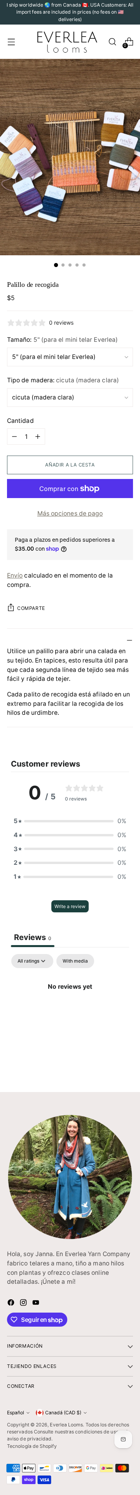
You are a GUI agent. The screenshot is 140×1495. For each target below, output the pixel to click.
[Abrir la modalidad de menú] (11, 42)
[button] (70, 821)
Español (15, 1412)
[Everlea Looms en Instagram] (24, 1304)
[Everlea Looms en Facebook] (11, 1304)
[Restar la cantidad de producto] (14, 436)
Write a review (70, 906)
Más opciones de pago (70, 513)
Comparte (31, 608)
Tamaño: (62, 339)
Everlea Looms (66, 1425)
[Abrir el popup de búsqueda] (112, 42)
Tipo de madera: (63, 380)
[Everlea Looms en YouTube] (36, 1304)
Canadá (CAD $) (63, 1412)
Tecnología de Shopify (32, 1446)
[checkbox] (75, 961)
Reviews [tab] (32, 937)
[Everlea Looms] (67, 42)
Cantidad (20, 420)
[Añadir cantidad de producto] (38, 436)
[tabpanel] (70, 1013)
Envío (15, 575)
